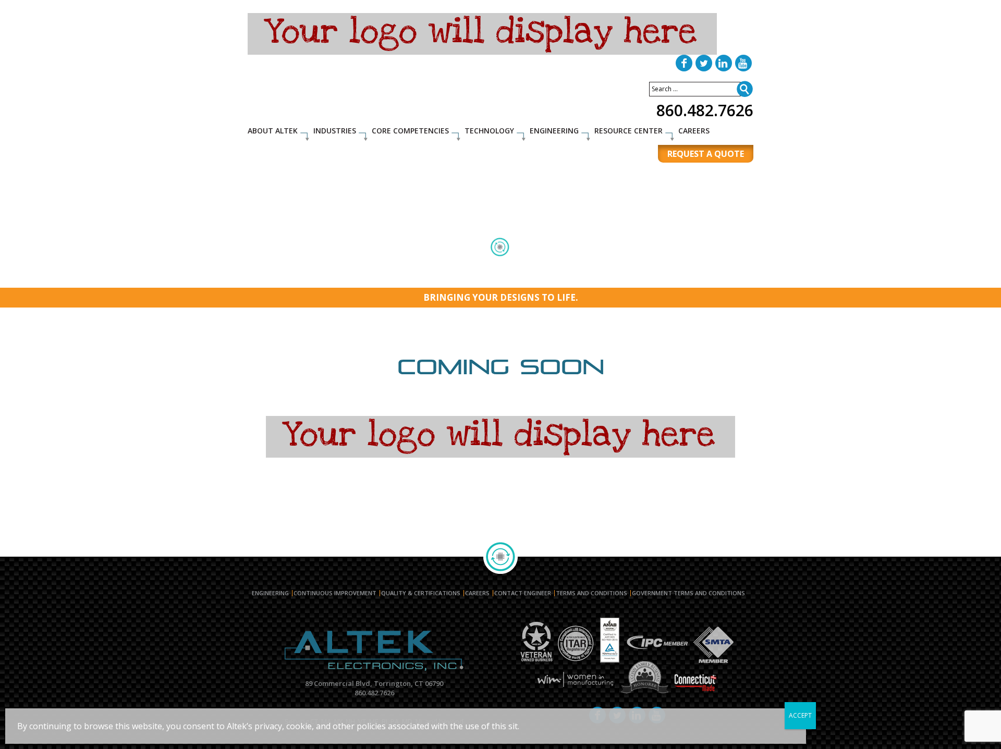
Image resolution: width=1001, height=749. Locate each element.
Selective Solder (281, 276)
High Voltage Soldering (683, 264)
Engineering (554, 131)
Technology (489, 131)
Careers (694, 131)
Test (624, 264)
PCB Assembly (276, 264)
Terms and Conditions (591, 593)
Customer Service (687, 276)
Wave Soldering (463, 276)
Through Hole (395, 264)
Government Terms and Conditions (688, 593)
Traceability (625, 276)
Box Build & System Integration (372, 276)
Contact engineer (522, 593)
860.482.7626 (704, 110)
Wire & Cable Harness (493, 264)
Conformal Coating (573, 264)
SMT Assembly (336, 264)
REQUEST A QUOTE (705, 153)
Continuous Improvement (335, 593)
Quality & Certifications (420, 593)
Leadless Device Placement (547, 276)
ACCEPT (800, 715)
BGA (438, 264)
